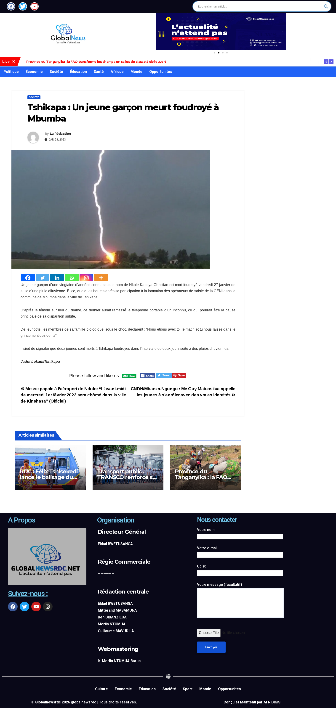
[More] (101, 277)
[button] (159, 31)
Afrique (117, 71)
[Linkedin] (57, 277)
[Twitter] (42, 277)
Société (56, 71)
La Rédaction (60, 134)
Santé (99, 71)
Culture (101, 689)
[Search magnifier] (326, 6)
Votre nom (206, 530)
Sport (187, 689)
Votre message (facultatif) (219, 584)
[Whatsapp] (72, 277)
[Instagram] (86, 277)
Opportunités (160, 71)
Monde (136, 71)
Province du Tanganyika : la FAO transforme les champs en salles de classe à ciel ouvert (96, 62)
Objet (201, 566)
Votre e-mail (207, 548)
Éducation (78, 71)
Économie (34, 71)
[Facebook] (28, 277)
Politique (11, 71)
